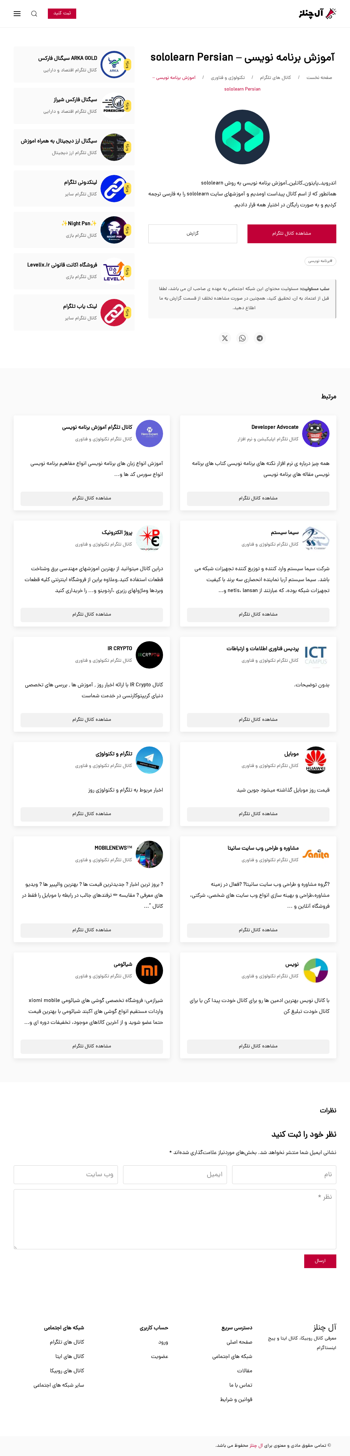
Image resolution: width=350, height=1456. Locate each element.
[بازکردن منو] (17, 13)
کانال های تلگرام (67, 1342)
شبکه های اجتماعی (232, 1357)
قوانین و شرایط (236, 1400)
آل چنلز (324, 1328)
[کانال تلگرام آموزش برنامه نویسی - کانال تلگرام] (149, 434)
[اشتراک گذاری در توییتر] (225, 338)
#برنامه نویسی (320, 261)
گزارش (193, 233)
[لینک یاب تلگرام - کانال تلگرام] (114, 313)
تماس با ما (240, 1386)
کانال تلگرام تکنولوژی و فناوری (103, 439)
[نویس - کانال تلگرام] (315, 971)
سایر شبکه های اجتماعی (58, 1386)
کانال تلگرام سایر (81, 194)
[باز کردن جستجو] (34, 13)
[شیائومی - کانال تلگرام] (149, 971)
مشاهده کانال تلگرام (291, 233)
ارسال (320, 1261)
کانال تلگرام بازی (81, 235)
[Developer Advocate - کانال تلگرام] (315, 434)
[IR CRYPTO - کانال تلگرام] (149, 655)
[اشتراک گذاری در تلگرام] (260, 338)
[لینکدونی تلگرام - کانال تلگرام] (114, 189)
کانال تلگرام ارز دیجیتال (74, 153)
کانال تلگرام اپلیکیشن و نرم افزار (268, 439)
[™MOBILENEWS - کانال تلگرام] (149, 855)
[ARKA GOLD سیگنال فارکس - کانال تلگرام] (114, 65)
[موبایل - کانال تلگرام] (315, 760)
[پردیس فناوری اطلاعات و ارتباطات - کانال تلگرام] (315, 655)
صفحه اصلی (239, 1342)
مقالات (244, 1371)
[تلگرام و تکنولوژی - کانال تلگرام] (149, 760)
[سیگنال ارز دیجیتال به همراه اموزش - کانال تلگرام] (114, 147)
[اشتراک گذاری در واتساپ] (242, 338)
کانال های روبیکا (67, 1371)
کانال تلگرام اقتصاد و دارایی (70, 70)
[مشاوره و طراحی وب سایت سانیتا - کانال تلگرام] (315, 855)
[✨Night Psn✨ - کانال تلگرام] (114, 230)
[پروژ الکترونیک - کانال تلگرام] (149, 539)
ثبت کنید (62, 13)
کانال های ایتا (69, 1357)
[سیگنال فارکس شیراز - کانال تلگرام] (114, 106)
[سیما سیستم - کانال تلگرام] (315, 539)
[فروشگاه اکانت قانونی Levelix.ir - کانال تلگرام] (114, 271)
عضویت (159, 1357)
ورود (163, 1342)
